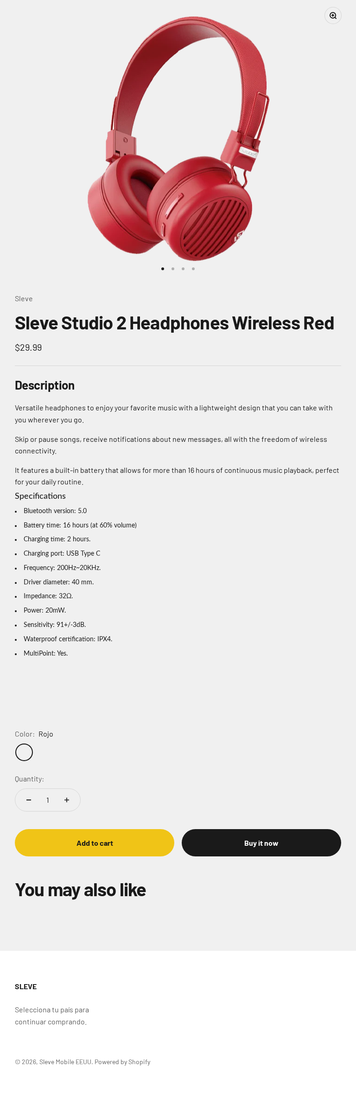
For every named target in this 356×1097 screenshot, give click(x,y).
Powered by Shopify (122, 1062)
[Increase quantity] (66, 800)
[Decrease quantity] (28, 800)
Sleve (24, 298)
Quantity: (29, 778)
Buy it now (261, 842)
